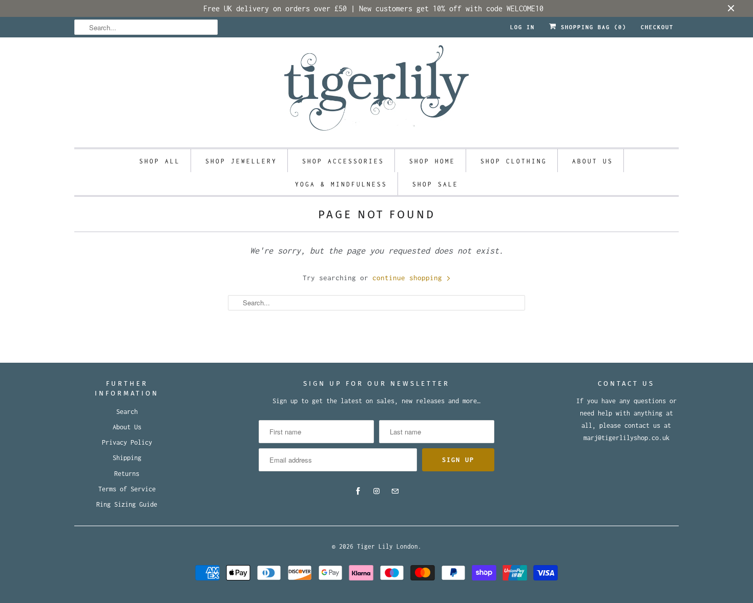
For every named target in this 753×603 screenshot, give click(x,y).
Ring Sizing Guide (126, 504)
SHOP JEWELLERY (241, 161)
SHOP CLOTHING (513, 161)
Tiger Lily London (387, 546)
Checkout (657, 27)
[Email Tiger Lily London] (395, 491)
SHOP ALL (159, 161)
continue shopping (409, 278)
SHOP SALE (435, 184)
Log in (522, 27)
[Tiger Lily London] (376, 91)
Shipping (127, 458)
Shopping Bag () (591, 27)
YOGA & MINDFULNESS (341, 184)
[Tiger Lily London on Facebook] (358, 491)
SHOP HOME (432, 161)
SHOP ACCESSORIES (343, 161)
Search (127, 411)
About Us (127, 427)
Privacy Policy (127, 442)
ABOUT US (592, 161)
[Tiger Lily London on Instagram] (376, 491)
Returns (126, 473)
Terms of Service (127, 489)
